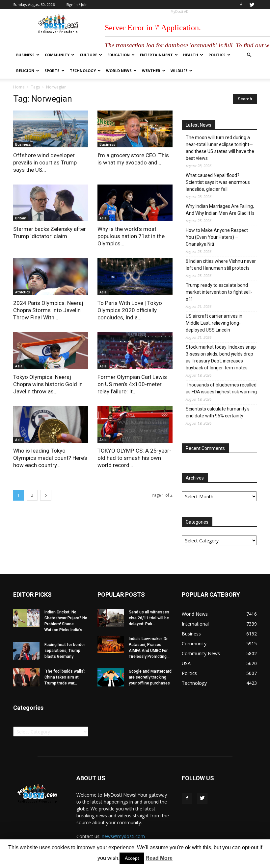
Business (25, 54)
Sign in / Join (77, 4)
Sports (52, 70)
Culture (88, 54)
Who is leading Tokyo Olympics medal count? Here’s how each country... (50, 457)
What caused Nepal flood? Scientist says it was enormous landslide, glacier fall (218, 182)
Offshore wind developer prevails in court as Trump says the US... (45, 162)
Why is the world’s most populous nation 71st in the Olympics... (131, 236)
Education (118, 54)
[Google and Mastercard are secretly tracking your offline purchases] (110, 677)
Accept (132, 858)
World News (119, 70)
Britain (20, 218)
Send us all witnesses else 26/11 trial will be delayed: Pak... (149, 618)
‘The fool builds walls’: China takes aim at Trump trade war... (64, 677)
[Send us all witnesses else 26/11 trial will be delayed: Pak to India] (110, 618)
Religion (25, 70)
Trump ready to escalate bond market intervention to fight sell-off (219, 292)
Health (190, 54)
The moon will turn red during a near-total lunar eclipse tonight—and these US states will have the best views (220, 148)
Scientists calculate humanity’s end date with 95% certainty (218, 412)
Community (57, 54)
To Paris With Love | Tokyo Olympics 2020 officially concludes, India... (129, 310)
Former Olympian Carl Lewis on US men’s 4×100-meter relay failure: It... (132, 384)
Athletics (22, 292)
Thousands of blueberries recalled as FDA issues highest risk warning (221, 388)
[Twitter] (252, 4)
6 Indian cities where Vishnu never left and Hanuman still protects (221, 265)
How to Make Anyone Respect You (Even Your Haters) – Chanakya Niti (217, 237)
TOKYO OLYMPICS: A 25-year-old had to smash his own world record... (134, 457)
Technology (83, 70)
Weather (151, 70)
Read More (159, 858)
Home (19, 87)
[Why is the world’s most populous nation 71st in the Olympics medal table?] (135, 203)
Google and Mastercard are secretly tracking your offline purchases (150, 677)
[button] (249, 55)
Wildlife (179, 70)
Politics (217, 54)
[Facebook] (241, 4)
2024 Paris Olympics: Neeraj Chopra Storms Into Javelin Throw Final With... (48, 310)
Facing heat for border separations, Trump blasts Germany (64, 650)
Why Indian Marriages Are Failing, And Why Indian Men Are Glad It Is (220, 210)
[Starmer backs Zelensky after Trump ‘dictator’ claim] (50, 203)
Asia (103, 218)
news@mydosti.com (123, 836)
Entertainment (156, 54)
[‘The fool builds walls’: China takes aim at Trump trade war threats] (26, 677)
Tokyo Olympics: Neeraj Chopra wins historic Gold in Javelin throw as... (48, 384)
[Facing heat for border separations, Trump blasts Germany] (26, 651)
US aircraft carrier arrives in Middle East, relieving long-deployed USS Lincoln (214, 323)
